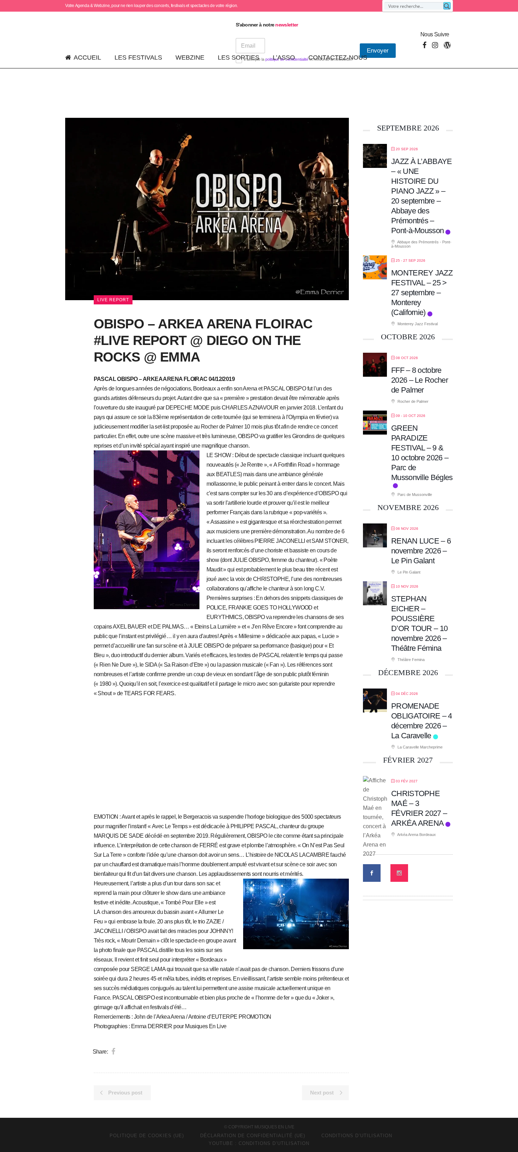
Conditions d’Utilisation (356, 1135)
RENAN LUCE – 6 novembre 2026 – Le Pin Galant (421, 550)
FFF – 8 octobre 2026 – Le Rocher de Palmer (419, 380)
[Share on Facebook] (113, 1051)
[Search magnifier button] (447, 6)
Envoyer (378, 50)
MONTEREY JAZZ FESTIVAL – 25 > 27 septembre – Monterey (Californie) (421, 292)
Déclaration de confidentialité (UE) (252, 1135)
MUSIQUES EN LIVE (274, 1126)
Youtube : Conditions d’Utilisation (259, 1143)
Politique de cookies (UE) (147, 1135)
